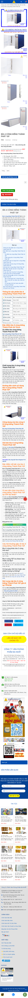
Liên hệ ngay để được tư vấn (9, 177)
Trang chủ (3, 5)
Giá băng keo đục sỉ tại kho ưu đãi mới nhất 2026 (7, 839)
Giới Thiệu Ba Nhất (6, 943)
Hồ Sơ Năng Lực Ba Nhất (7, 945)
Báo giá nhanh (5, 932)
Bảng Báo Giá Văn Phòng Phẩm (9, 929)
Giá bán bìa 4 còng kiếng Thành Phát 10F (13, 267)
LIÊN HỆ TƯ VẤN (14, 795)
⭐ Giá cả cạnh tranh (6, 957)
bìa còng (11, 447)
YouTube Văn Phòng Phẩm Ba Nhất (14, 541)
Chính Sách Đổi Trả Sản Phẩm (9, 923)
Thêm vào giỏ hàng (8, 190)
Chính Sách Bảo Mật (6, 917)
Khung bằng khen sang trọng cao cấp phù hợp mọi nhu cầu (7, 877)
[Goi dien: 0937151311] (25, 995)
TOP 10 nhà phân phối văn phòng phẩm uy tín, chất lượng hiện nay (6, 820)
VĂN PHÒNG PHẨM (12, 5)
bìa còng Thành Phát (20, 575)
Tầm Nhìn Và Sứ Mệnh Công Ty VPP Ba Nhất (20, 820)
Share (9, 621)
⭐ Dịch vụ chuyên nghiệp (8, 954)
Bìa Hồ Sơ (20, 5)
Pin (9, 624)
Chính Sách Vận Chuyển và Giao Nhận (11, 926)
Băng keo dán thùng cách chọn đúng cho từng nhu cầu (20, 858)
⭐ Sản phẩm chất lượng (7, 951)
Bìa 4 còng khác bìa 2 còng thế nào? (14, 278)
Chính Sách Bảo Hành (7, 920)
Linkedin (19, 624)
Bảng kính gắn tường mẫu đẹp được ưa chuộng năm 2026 (20, 877)
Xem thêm (3, 823)
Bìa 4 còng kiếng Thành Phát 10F (11, 216)
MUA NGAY (8, 194)
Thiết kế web (11, 990)
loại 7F (21, 573)
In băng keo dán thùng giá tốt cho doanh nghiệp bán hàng (21, 839)
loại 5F (7, 575)
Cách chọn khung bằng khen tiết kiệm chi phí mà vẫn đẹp (7, 858)
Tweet (19, 621)
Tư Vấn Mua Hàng (6, 948)
